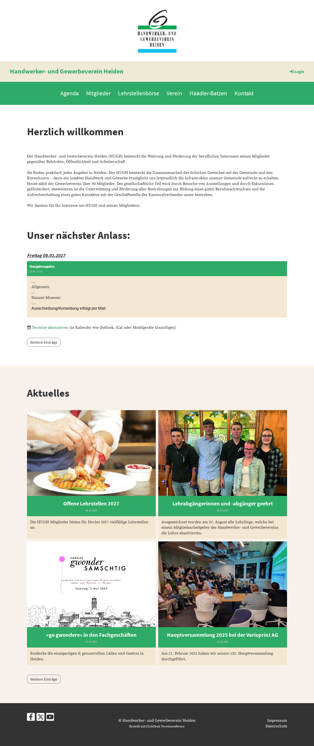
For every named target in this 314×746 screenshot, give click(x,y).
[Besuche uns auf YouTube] (50, 718)
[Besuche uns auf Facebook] (31, 718)
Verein (174, 93)
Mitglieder (98, 93)
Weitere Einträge (43, 342)
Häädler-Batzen (208, 93)
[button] (157, 289)
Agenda (69, 93)
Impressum (277, 720)
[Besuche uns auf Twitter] (40, 718)
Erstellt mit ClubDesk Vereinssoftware (157, 726)
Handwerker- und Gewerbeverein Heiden (66, 71)
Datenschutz (276, 726)
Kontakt (244, 93)
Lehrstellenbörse (138, 93)
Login (299, 71)
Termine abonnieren (50, 327)
